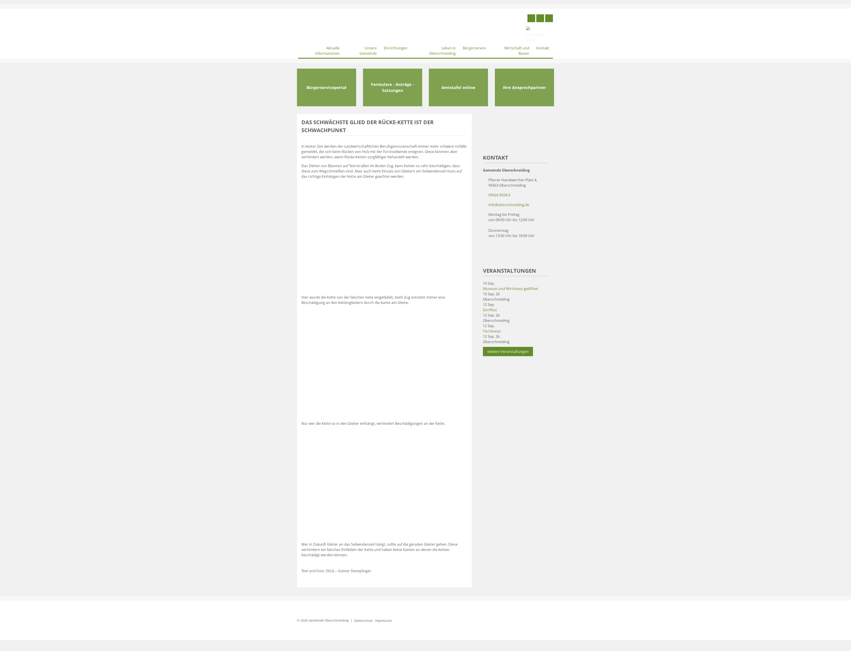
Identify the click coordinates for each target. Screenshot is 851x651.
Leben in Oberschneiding (442, 51)
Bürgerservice (474, 48)
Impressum (383, 620)
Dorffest (490, 309)
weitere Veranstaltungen (508, 351)
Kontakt (542, 48)
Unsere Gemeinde (368, 51)
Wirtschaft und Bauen (516, 51)
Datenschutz (363, 620)
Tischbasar (492, 331)
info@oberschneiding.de (508, 204)
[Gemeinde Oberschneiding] (331, 27)
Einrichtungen (395, 48)
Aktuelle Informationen (327, 51)
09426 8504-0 (499, 195)
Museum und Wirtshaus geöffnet (510, 288)
